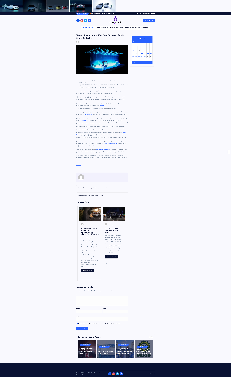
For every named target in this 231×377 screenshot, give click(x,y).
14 (145, 52)
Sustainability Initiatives (141, 29)
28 (145, 58)
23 (151, 55)
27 (142, 58)
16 (151, 52)
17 (133, 55)
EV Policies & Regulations (116, 29)
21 (145, 55)
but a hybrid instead (85, 122)
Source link (78, 166)
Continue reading (87, 272)
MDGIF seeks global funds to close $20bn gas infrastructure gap (124, 353)
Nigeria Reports (129, 29)
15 (148, 52)
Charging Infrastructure (101, 29)
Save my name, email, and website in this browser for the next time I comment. (99, 325)
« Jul (134, 64)
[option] (87, 351)
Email (104, 310)
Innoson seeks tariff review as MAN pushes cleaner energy (86, 353)
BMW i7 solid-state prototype (110, 145)
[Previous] (150, 339)
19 (139, 55)
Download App (149, 22)
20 (142, 55)
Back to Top (151, 375)
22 (148, 55)
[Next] (152, 339)
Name (78, 310)
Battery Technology (88, 29)
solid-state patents (88, 116)
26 (139, 58)
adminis (80, 358)
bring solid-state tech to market (103, 151)
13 (142, 52)
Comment (79, 297)
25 (136, 58)
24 (133, 58)
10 (133, 52)
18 (136, 55)
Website (78, 318)
